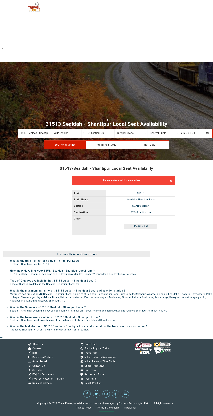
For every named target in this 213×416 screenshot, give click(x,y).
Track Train (90, 352)
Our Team (89, 370)
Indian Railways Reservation (99, 357)
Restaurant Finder (94, 374)
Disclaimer (130, 407)
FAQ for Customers (42, 374)
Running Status (106, 144)
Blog (34, 352)
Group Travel (39, 361)
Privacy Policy (83, 407)
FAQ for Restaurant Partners (48, 378)
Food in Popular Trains (96, 348)
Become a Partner (42, 357)
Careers (36, 348)
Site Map (36, 370)
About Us (37, 344)
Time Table (148, 144)
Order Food (90, 344)
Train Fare (89, 378)
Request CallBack (41, 383)
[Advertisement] (100, 23)
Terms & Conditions (108, 407)
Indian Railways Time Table (99, 361)
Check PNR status (94, 365)
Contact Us (38, 365)
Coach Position (92, 383)
